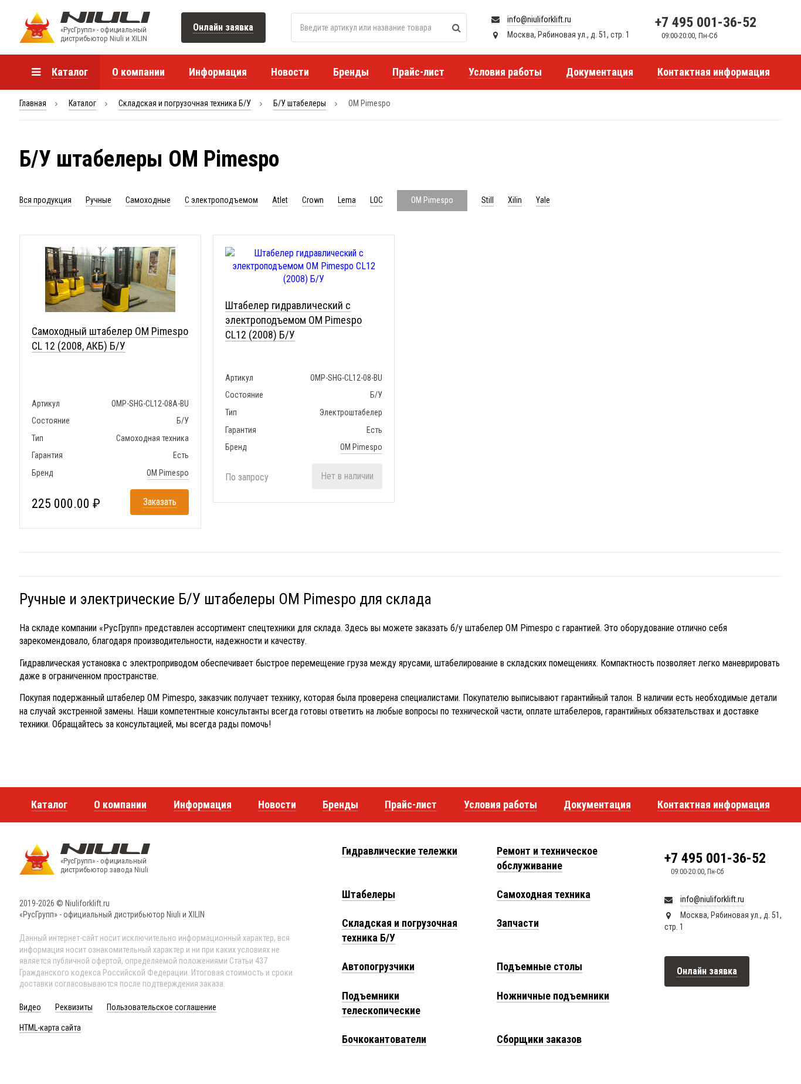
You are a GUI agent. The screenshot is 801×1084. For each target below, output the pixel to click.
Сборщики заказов (539, 1039)
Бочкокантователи (384, 1039)
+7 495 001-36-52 (705, 22)
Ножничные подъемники (553, 996)
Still (487, 200)
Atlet (280, 200)
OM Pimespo (168, 472)
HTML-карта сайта (50, 1027)
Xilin (515, 200)
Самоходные (148, 200)
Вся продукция (45, 200)
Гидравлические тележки (399, 851)
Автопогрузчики (378, 966)
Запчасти (518, 923)
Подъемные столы (539, 966)
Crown (313, 200)
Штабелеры (368, 894)
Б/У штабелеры (299, 103)
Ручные (98, 200)
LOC (376, 200)
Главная (32, 103)
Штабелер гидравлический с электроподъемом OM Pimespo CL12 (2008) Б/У (293, 320)
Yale (543, 200)
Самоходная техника (543, 894)
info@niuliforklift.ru (539, 19)
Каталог (82, 103)
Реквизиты (74, 1007)
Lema (347, 200)
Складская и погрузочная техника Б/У (184, 103)
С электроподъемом (221, 200)
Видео (30, 1007)
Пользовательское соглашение (161, 1007)
